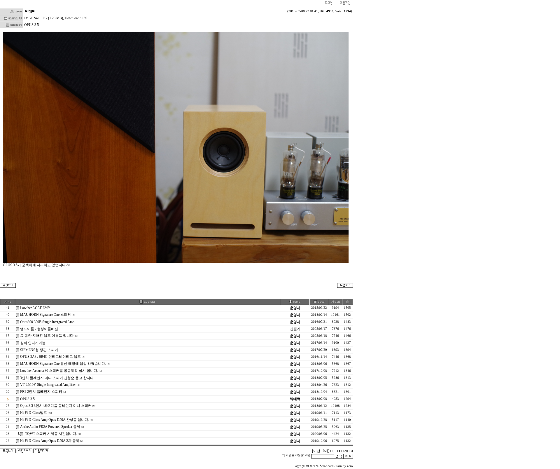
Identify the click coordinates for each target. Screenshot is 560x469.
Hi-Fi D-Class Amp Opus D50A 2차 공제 (49, 441)
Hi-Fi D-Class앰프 (33, 413)
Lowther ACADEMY (35, 308)
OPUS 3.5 (27, 399)
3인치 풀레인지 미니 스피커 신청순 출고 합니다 (57, 378)
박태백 (30, 11)
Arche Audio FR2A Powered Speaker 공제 (50, 427)
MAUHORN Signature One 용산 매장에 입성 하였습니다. (63, 364)
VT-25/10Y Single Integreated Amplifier (48, 385)
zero (350, 466)
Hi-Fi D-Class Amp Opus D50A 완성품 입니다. (54, 420)
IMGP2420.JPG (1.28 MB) (43, 18)
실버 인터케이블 (33, 343)
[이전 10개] (320, 451)
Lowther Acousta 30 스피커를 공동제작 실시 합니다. (59, 371)
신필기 (295, 329)
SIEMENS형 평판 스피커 (39, 350)
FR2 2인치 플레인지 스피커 (41, 392)
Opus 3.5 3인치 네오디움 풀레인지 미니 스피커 (56, 406)
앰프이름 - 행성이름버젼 (39, 329)
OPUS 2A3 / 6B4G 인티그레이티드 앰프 (50, 357)
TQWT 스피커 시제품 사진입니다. (50, 434)
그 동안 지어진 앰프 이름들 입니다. (47, 336)
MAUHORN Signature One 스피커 (45, 315)
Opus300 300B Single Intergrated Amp (47, 322)
